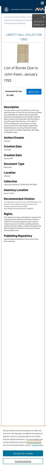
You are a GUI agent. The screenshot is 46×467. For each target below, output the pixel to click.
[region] (23, 446)
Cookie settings (34, 442)
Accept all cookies (23, 453)
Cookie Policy (37, 445)
